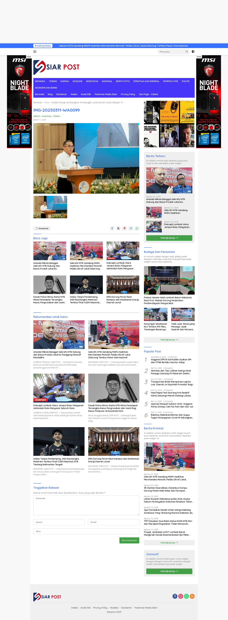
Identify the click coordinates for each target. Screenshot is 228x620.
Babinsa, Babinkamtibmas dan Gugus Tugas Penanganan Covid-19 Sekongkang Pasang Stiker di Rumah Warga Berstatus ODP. (172, 416)
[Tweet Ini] (118, 228)
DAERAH (64, 81)
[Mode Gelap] (193, 51)
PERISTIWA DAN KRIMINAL (146, 81)
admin (36, 116)
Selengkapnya (168, 237)
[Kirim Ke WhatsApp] (137, 228)
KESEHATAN (92, 81)
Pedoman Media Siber (106, 94)
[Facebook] (174, 596)
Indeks (74, 94)
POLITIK (186, 81)
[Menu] (35, 51)
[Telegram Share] (130, 228)
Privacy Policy (128, 94)
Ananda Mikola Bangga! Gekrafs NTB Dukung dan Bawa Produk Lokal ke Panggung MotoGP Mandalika (48, 266)
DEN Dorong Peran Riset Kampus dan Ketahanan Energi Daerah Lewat (123, 300)
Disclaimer (61, 94)
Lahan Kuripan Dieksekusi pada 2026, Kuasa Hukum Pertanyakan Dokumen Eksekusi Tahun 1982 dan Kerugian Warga (168, 500)
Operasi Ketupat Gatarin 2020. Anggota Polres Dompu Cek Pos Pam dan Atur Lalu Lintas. (172, 405)
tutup (29, 57)
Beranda (39, 94)
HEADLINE (78, 81)
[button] (187, 51)
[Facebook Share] (112, 228)
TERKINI (53, 81)
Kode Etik (86, 94)
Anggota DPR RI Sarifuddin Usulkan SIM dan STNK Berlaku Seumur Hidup (171, 361)
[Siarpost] (56, 66)
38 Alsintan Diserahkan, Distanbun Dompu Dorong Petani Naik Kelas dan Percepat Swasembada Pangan (165, 489)
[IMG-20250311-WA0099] (50, 207)
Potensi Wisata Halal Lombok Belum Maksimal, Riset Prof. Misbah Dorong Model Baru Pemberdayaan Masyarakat (168, 300)
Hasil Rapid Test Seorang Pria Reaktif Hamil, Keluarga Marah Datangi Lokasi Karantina (171, 394)
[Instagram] (180, 596)
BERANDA (40, 81)
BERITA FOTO (123, 81)
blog (50, 94)
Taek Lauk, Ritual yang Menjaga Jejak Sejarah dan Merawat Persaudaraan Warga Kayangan (183, 326)
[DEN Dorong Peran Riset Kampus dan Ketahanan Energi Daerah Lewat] (123, 285)
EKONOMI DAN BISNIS (46, 87)
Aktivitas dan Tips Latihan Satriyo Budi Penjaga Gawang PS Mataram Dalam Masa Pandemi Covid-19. (171, 372)
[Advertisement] (93, 21)
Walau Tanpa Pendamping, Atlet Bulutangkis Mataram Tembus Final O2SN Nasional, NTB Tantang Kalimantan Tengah (85, 300)
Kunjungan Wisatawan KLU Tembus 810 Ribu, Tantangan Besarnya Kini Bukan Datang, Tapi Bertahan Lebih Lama (155, 326)
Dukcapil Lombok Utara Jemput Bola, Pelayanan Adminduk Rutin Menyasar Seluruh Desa (120, 266)
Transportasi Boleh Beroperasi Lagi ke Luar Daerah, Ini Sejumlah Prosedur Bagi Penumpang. (172, 383)
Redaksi (114, 607)
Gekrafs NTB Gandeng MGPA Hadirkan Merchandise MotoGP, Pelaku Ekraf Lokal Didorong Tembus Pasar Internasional (82, 45)
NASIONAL (107, 81)
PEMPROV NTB (170, 81)
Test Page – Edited (148, 94)
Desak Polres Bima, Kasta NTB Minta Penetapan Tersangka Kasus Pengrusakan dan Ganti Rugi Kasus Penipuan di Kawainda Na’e (49, 300)
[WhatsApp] (186, 596)
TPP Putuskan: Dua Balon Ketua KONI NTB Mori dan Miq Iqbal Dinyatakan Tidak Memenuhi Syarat (168, 522)
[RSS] (192, 596)
